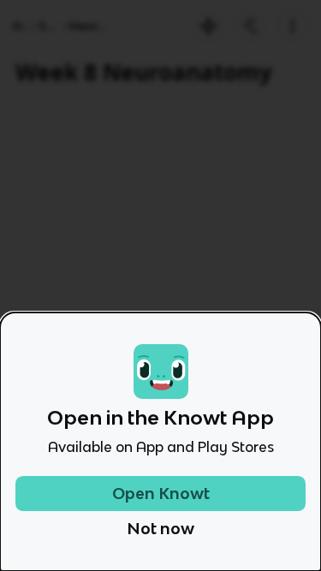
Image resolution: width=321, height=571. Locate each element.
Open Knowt (161, 494)
